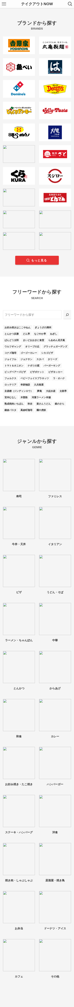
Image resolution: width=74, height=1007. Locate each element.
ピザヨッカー (55, 372)
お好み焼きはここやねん (18, 327)
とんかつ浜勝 (12, 333)
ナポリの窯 (33, 365)
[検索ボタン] (70, 4)
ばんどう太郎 (12, 340)
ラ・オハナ (59, 378)
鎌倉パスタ (10, 410)
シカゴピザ (47, 352)
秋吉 (30, 403)
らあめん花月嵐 (56, 340)
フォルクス (10, 378)
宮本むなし (10, 397)
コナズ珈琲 (10, 352)
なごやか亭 (40, 333)
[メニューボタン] (4, 4)
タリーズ (52, 359)
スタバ (40, 359)
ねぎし (53, 333)
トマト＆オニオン (14, 365)
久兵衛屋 (39, 384)
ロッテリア (10, 384)
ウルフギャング (13, 346)
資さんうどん (44, 403)
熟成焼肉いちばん (14, 403)
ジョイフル (10, 359)
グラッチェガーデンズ (55, 346)
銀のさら (59, 403)
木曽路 (24, 397)
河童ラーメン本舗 (41, 397)
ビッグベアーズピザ (15, 372)
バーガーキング (52, 365)
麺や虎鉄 (41, 410)
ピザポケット (37, 372)
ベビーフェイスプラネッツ (35, 378)
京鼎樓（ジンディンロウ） (19, 391)
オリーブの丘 (32, 346)
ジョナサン (26, 359)
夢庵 (39, 391)
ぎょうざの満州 (43, 327)
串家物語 (25, 384)
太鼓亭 (63, 391)
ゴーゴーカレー (29, 352)
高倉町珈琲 (26, 410)
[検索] (67, 314)
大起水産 (50, 391)
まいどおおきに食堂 (33, 340)
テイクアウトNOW (37, 4)
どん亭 (26, 333)
